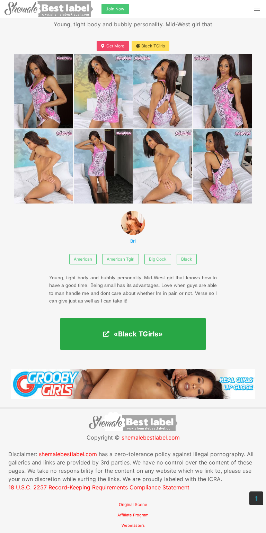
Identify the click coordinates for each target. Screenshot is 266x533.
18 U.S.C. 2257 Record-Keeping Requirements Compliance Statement (98, 487)
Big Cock (158, 259)
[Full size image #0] (43, 91)
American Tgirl (120, 259)
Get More (115, 45)
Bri (133, 241)
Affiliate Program (133, 515)
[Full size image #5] (103, 166)
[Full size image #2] (162, 91)
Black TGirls (153, 45)
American (83, 259)
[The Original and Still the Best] (133, 397)
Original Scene (133, 504)
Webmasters (133, 525)
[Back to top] (256, 498)
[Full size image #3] (222, 91)
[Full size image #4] (43, 166)
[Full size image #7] (222, 166)
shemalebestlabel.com (151, 437)
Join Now (115, 8)
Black (186, 259)
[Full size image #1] (103, 91)
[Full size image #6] (162, 166)
